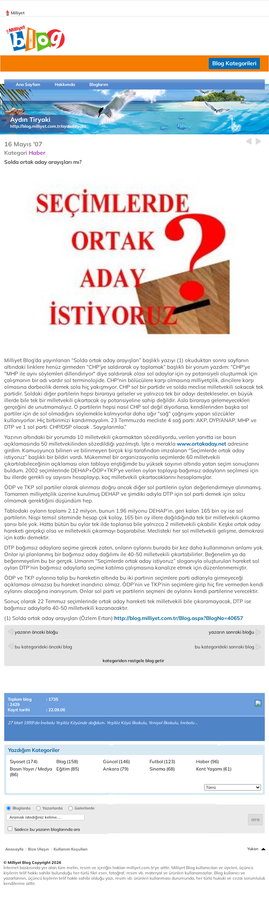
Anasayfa (14, 849)
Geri (249, 141)
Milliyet (18, 12)
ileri (258, 141)
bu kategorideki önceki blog (43, 646)
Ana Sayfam (28, 84)
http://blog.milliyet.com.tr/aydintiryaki (47, 126)
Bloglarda (21, 808)
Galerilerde (85, 808)
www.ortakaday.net (201, 443)
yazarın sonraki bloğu (231, 632)
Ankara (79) (116, 769)
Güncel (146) (116, 761)
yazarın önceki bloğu (36, 632)
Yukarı (252, 848)
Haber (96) (207, 761)
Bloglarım (98, 84)
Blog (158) (67, 761)
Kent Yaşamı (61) (214, 769)
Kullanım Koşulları (71, 849)
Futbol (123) (162, 761)
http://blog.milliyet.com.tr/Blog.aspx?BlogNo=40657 (178, 618)
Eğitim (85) (67, 769)
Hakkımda (65, 84)
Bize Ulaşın (38, 849)
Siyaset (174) (23, 761)
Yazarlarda (52, 808)
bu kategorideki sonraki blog (224, 646)
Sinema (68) (162, 769)
